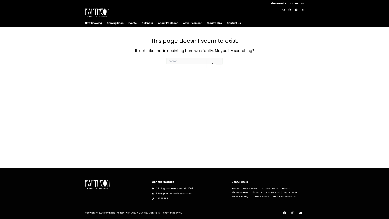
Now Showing (93, 23)
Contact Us (234, 23)
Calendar (147, 23)
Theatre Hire (214, 23)
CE (180, 212)
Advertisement (192, 23)
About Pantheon (168, 23)
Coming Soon (115, 23)
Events (132, 23)
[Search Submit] (213, 64)
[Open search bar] (283, 10)
